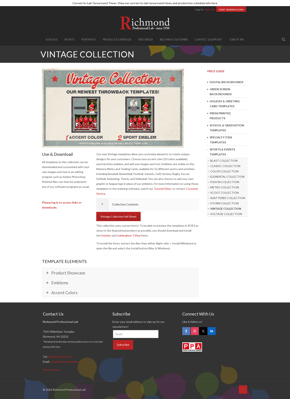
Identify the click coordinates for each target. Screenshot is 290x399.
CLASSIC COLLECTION (225, 166)
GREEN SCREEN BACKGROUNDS (221, 91)
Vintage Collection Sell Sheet (118, 216)
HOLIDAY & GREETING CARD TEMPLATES (225, 104)
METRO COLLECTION (224, 187)
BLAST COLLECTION (224, 160)
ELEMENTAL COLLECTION (227, 176)
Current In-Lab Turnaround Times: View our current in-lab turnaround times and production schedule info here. (145, 3)
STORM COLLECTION (224, 203)
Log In (199, 9)
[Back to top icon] (243, 389)
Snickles (106, 235)
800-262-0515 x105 (60, 356)
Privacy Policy (51, 369)
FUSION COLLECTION (224, 182)
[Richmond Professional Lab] (145, 23)
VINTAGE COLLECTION (225, 208)
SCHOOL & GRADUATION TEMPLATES (227, 128)
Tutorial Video (162, 188)
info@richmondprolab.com (66, 361)
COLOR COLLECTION (224, 171)
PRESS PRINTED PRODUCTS (220, 116)
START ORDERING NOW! (231, 9)
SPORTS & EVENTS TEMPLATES (222, 152)
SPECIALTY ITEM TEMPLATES (221, 140)
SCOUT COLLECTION (224, 192)
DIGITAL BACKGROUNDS (226, 82)
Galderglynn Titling (129, 235)
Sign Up (209, 9)
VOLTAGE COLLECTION (226, 214)
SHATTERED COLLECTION (227, 198)
